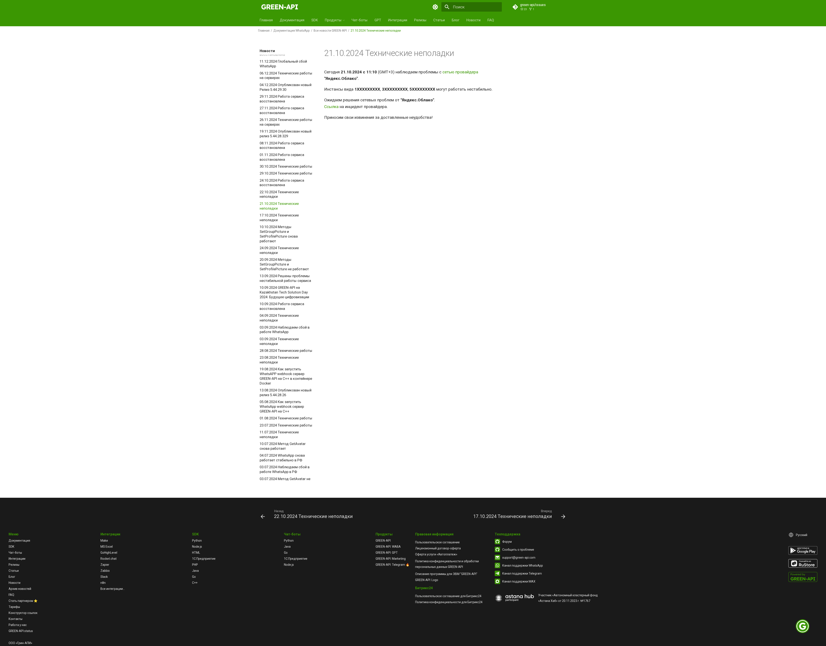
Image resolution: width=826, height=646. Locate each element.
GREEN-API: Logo (426, 580)
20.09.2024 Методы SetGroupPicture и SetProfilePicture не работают (284, 264)
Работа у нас (18, 625)
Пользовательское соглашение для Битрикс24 (448, 596)
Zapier (104, 564)
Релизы (420, 20)
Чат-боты (359, 20)
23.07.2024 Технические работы (286, 425)
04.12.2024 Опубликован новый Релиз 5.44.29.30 (285, 87)
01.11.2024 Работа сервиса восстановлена (282, 157)
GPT (377, 20)
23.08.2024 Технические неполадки (279, 359)
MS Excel (106, 546)
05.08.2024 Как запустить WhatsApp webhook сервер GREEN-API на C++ (282, 406)
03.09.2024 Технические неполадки (279, 341)
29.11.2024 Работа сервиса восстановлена (282, 98)
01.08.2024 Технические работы (286, 418)
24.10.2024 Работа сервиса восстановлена (282, 182)
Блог (455, 20)
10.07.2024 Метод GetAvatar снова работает (283, 446)
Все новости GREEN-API (330, 30)
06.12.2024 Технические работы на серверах (286, 75)
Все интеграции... (112, 588)
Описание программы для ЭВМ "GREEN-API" (446, 574)
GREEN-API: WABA (388, 546)
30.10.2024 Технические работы (286, 166)
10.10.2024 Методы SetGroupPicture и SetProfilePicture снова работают (279, 234)
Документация (292, 20)
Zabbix (105, 570)
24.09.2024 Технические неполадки (279, 250)
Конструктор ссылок (23, 613)
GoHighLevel (108, 552)
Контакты (15, 619)
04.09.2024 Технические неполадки (279, 317)
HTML (196, 552)
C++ (194, 582)
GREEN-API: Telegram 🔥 (392, 564)
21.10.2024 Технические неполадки (279, 205)
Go (194, 576)
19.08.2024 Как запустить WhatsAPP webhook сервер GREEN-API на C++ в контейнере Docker (286, 376)
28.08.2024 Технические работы (286, 350)
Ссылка (331, 106)
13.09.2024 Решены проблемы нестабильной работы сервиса (285, 278)
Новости (473, 20)
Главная (266, 20)
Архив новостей (20, 588)
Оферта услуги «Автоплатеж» (436, 554)
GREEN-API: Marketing (391, 558)
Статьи (439, 20)
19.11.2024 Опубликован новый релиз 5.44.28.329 (285, 133)
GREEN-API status (21, 631)
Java (195, 570)
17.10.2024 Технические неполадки (279, 217)
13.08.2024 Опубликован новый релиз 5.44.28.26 (285, 392)
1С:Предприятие (204, 558)
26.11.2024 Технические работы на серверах (286, 122)
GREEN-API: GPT (387, 552)
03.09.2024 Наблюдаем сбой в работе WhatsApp (285, 329)
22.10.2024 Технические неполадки (279, 194)
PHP (195, 564)
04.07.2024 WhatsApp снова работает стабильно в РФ (282, 457)
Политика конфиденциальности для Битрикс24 (448, 602)
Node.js (197, 546)
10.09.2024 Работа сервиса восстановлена (282, 306)
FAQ (490, 20)
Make (104, 540)
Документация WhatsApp (291, 30)
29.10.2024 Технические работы (286, 173)
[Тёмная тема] (435, 7)
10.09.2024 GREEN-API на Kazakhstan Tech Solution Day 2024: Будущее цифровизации (284, 292)
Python (197, 540)
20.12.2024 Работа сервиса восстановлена (282, 52)
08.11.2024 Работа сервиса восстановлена (282, 145)
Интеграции (397, 20)
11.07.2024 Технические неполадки (279, 434)
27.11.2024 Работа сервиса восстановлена (282, 110)
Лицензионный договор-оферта (438, 548)
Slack (104, 576)
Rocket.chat (108, 558)
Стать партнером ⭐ (23, 601)
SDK (314, 20)
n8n (103, 582)
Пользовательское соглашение (437, 542)
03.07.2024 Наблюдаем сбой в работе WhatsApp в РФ (285, 469)
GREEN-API (383, 540)
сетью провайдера (460, 72)
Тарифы (14, 607)
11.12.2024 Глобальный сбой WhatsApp (283, 63)
